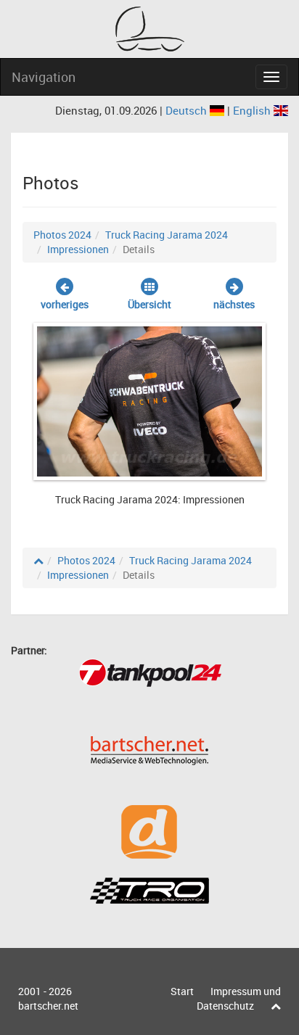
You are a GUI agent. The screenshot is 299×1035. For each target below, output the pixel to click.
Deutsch (187, 110)
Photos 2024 (62, 235)
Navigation (43, 77)
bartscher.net (48, 1006)
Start (182, 991)
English (253, 110)
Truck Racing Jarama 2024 (166, 235)
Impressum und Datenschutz (239, 998)
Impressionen (78, 249)
